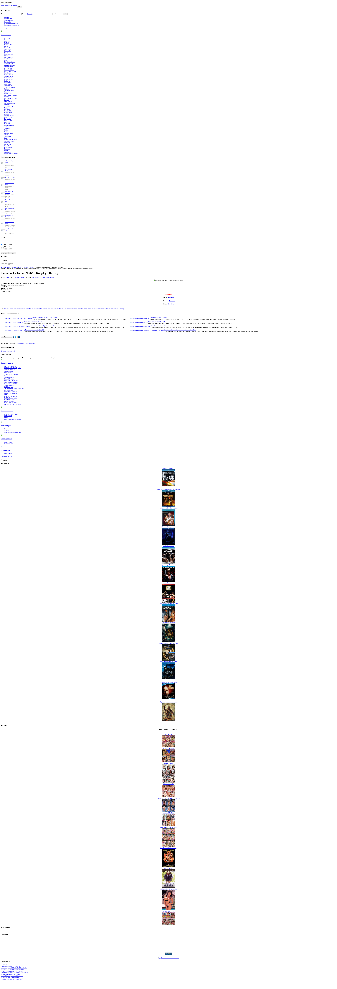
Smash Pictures (8, 66)
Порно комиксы (36, 277)
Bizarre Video (8, 44)
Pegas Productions (9, 146)
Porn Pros (7, 109)
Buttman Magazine (9, 399)
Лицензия (14, 5)
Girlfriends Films (9, 90)
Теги (5, 28)
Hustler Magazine (9, 401)
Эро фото (7, 430)
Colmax (6, 114)
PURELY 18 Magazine (10, 398)
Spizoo (6, 150)
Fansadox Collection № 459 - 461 (160, 326)
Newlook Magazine (9, 369)
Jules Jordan (7, 51)
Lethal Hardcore (8, 79)
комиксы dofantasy (103, 308)
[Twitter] (15, 337)
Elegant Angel (8, 93)
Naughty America (9, 115)
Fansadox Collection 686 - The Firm (11, 974)
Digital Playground (9, 65)
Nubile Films (7, 152)
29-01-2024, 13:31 (19, 277)
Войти (65, 14)
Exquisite (6, 100)
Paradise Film (8, 111)
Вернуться (32, 343)
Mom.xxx (7, 149)
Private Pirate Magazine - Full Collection (12, 971)
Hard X (6, 60)
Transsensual (7, 136)
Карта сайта (7, 22)
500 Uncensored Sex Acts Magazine (14, 388)
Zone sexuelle (8, 147)
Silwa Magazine (8, 372)
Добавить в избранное (11, 23)
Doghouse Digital (9, 125)
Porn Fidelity (7, 73)
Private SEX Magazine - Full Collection (12, 976)
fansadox (6, 308)
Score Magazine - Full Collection (10, 977)
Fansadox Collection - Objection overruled (42, 326)
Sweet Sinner (8, 59)
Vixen (6, 131)
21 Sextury (7, 127)
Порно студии (6, 35)
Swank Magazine (9, 385)
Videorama (7, 123)
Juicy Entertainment (9, 62)
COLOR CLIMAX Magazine (12, 368)
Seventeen (7, 128)
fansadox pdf (62, 308)
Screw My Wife (8, 106)
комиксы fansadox (53, 308)
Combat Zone (8, 85)
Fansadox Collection (48, 277)
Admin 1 (7, 277)
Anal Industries (8, 76)
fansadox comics (82, 308)
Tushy (6, 130)
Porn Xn (6, 96)
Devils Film (7, 82)
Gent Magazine (8, 371)
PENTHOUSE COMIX (11, 414)
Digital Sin (7, 104)
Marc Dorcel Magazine (10, 402)
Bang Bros (7, 122)
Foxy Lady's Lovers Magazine (12, 380)
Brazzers (6, 40)
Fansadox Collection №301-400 (33, 321)
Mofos (6, 108)
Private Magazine (9, 379)
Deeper (6, 46)
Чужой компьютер (57, 14)
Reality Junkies (8, 74)
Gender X (7, 134)
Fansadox (7, 417)
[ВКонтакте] (14, 337)
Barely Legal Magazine (10, 391)
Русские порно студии (11, 153)
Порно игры (5, 450)
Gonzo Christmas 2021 (10, 177)
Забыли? (29, 14)
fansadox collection (15, 308)
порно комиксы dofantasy (116, 308)
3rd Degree (7, 81)
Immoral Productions (10, 71)
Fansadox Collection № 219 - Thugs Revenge (44, 317)
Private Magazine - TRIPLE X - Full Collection (14, 968)
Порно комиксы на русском (12, 419)
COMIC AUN (8, 416)
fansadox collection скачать (39, 308)
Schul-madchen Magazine (11, 374)
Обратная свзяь (8, 20)
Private (6, 52)
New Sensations (8, 63)
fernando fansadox (72, 308)
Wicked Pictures (8, 117)
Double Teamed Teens (10, 139)
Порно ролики (6, 439)
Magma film (7, 119)
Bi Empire (7, 38)
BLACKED (7, 41)
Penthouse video (8, 54)
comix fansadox (92, 308)
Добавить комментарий (8, 351)
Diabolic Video (8, 133)
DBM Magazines (9, 395)
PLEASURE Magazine (10, 383)
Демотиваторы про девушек (12, 432)
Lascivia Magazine (6, 965)
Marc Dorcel (7, 49)
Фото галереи (6, 426)
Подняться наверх (23, 343)
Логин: (3, 14)
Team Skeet (7, 84)
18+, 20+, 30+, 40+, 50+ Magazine (14, 404)
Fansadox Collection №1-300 (156, 321)
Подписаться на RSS (7, 456)
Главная (6, 17)
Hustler (6, 55)
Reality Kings (8, 120)
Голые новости (8, 443)
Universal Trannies (9, 103)
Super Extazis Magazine (11, 382)
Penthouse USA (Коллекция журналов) (12, 969)
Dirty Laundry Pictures (10, 95)
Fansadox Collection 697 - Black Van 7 (12, 979)
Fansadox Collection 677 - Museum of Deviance (14, 972)
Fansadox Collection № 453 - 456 (34, 330)
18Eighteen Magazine (10, 366)
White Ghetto (8, 112)
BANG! (6, 43)
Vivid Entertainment (9, 87)
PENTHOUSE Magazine (11, 396)
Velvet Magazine (9, 377)
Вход (2, 5)
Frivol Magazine (8, 390)
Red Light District (9, 70)
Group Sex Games (9, 141)
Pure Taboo (7, 144)
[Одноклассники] (17, 337)
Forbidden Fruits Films (10, 98)
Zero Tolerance (8, 68)
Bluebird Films (8, 77)
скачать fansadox (26, 308)
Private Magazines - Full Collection (10, 966)
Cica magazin (8, 376)
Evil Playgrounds (9, 57)
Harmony (6, 92)
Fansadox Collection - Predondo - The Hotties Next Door (180, 330)
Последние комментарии (11, 25)
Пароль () (27, 14)
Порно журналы (7, 363)
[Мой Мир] (19, 337)
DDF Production (9, 101)
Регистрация (8, 18)
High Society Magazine (10, 393)
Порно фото (7, 429)
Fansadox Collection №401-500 (158, 317)
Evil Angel (7, 47)
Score (5, 138)
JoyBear (6, 89)
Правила (7, 5)
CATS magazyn (8, 387)
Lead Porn (7, 142)
